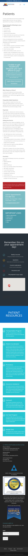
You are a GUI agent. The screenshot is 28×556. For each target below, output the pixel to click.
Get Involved (20, 548)
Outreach (9, 400)
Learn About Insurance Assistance (14, 82)
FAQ (14, 548)
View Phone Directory (7, 461)
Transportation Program (13, 331)
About (5, 548)
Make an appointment (11, 215)
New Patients (9, 218)
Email (4, 530)
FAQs (7, 222)
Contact (10, 548)
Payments (8, 220)
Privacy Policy (13, 550)
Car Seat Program (11, 415)
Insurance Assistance (12, 384)
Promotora (9, 365)
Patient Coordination (12, 344)
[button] (10, 286)
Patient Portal (9, 217)
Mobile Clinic (10, 429)
